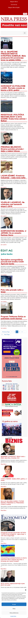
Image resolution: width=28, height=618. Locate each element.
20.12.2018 (3, 71)
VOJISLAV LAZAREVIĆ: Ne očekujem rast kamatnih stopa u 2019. (12, 204)
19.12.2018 (3, 275)
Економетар (14, 4)
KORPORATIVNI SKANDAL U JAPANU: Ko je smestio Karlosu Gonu (13, 233)
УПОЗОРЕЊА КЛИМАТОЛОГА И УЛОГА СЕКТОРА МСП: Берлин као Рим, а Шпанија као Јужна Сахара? (14, 559)
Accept (14, 604)
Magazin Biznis (14, 1)
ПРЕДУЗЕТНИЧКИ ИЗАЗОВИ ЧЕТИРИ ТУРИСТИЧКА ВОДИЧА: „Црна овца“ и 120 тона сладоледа (13, 534)
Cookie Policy (13, 616)
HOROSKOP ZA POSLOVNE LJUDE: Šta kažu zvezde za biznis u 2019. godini (13, 88)
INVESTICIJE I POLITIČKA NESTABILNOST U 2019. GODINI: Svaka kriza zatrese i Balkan (14, 117)
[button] (25, 590)
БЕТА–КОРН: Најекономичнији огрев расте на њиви (13, 584)
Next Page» (7, 334)
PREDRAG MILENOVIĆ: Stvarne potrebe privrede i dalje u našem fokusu (12, 149)
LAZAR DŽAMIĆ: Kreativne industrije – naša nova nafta (13, 176)
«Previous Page (6, 332)
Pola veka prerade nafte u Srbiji (12, 290)
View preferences (14, 613)
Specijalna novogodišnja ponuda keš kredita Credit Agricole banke (12, 261)
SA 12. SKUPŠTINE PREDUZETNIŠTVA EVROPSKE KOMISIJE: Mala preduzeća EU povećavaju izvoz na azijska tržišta (13, 55)
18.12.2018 (3, 328)
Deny (14, 608)
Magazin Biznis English (14, 7)
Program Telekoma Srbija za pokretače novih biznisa (13, 317)
